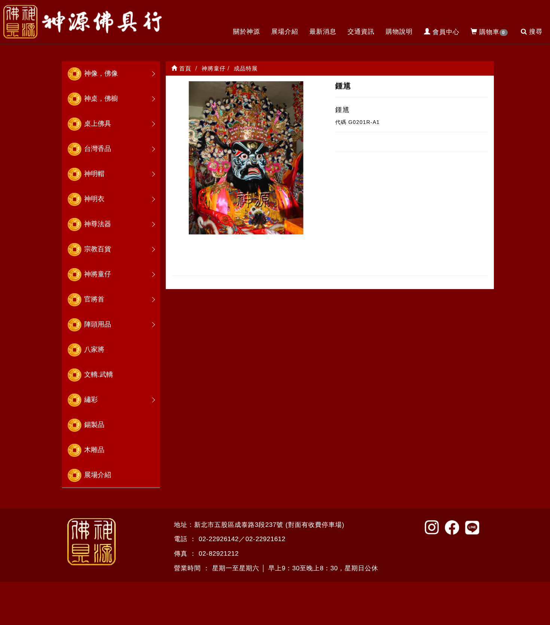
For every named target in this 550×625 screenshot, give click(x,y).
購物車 (492, 32)
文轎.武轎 (98, 374)
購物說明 (399, 31)
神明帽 (94, 174)
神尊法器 (97, 224)
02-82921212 (219, 553)
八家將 (94, 349)
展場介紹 (284, 31)
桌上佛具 (97, 123)
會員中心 (446, 32)
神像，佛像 (101, 73)
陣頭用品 (97, 324)
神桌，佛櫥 (101, 98)
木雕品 (94, 449)
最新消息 (322, 31)
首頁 (184, 68)
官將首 (94, 299)
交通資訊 (361, 31)
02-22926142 (219, 539)
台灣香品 (97, 148)
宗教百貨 (97, 249)
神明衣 (94, 199)
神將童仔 (97, 274)
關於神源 (246, 31)
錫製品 (94, 424)
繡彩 (91, 399)
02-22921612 (265, 539)
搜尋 (536, 31)
